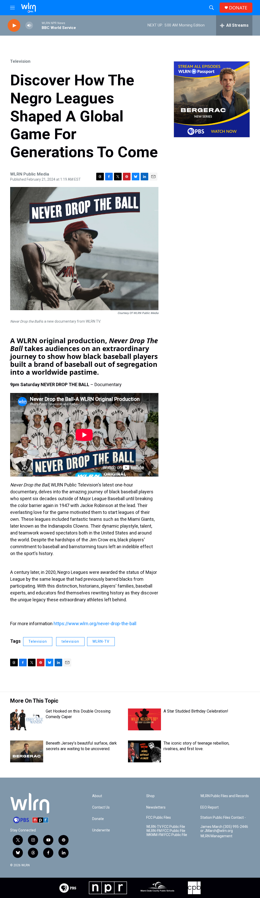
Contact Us (101, 807)
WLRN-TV (100, 641)
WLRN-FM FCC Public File (165, 831)
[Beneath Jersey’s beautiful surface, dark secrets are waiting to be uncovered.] (26, 751)
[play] (14, 25)
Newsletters (156, 807)
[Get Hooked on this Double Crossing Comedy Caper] (26, 719)
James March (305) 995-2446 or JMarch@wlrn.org (224, 829)
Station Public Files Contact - (223, 818)
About (97, 796)
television (70, 641)
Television (20, 61)
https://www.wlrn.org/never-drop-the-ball (95, 623)
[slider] (37, 25)
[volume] (29, 25)
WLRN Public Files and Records (224, 796)
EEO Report (209, 807)
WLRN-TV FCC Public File (165, 827)
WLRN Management (216, 836)
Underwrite (101, 830)
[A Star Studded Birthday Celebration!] (144, 719)
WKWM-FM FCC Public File (166, 835)
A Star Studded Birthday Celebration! (196, 711)
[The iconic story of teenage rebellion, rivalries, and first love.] (144, 751)
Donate (98, 819)
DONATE (238, 7)
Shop (150, 796)
